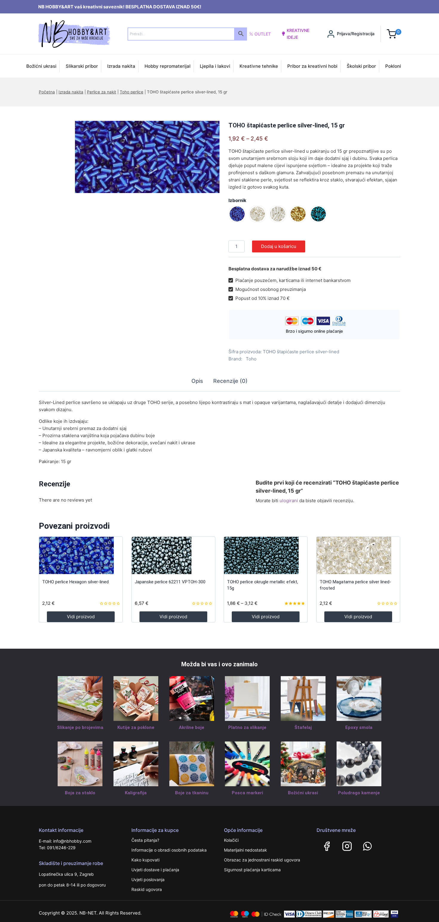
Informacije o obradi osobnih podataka (169, 849)
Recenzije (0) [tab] (230, 381)
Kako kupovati (145, 859)
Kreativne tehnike (259, 66)
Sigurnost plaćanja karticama (252, 869)
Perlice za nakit (101, 92)
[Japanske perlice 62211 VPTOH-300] (173, 555)
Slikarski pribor (82, 66)
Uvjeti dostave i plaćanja (155, 869)
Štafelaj (303, 727)
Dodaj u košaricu (278, 246)
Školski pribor (361, 66)
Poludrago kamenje (359, 792)
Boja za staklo (80, 792)
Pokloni (393, 66)
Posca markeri (247, 792)
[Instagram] (347, 846)
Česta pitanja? (145, 840)
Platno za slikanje (247, 727)
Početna (47, 92)
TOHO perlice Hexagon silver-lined (75, 582)
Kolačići (231, 840)
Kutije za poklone (135, 727)
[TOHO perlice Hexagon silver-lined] (80, 555)
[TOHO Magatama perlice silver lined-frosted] (358, 555)
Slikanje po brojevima (80, 727)
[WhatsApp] (367, 846)
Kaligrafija (136, 792)
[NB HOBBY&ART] (74, 34)
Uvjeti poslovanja (148, 879)
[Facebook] (327, 846)
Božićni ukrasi (41, 66)
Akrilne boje (191, 727)
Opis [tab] (197, 381)
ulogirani (289, 500)
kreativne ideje (298, 33)
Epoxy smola (358, 727)
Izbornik (237, 200)
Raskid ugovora (146, 889)
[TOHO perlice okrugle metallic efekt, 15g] (265, 555)
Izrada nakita (121, 66)
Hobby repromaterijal (168, 66)
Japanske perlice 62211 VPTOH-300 (170, 582)
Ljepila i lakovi (215, 66)
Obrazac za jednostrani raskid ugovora (262, 859)
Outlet (262, 33)
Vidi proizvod (81, 616)
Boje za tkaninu (191, 792)
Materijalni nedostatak (245, 849)
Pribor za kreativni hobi (312, 66)
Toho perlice (131, 92)
